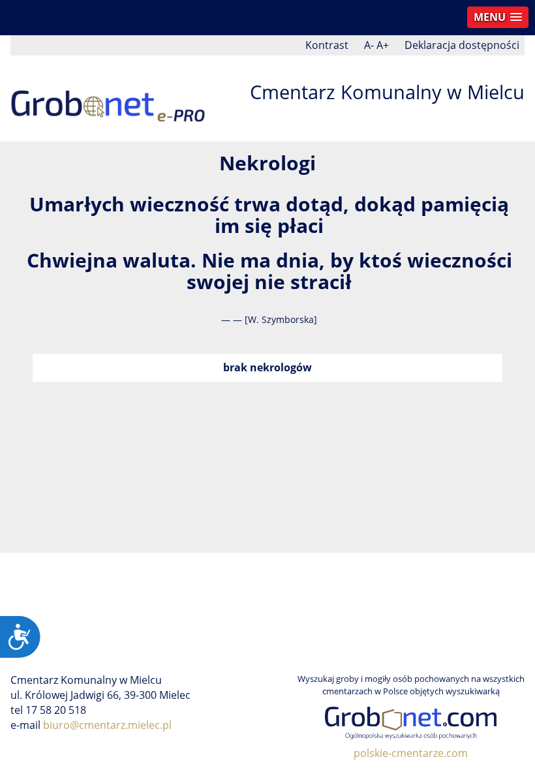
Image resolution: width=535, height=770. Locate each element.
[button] (497, 17)
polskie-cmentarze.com (411, 753)
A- (369, 45)
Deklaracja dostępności (462, 45)
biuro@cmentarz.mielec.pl (107, 725)
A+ (382, 45)
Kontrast (326, 45)
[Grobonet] (108, 97)
